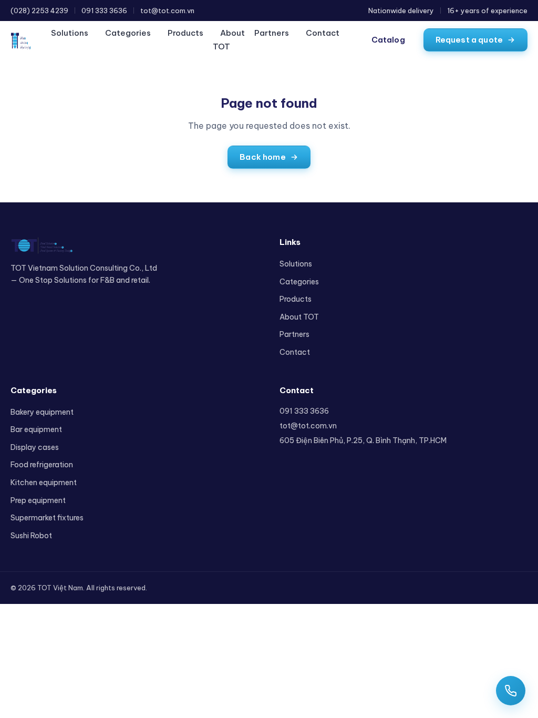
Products (185, 33)
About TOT (229, 40)
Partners (271, 33)
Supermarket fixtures (47, 517)
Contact (322, 33)
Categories (128, 33)
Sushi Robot (31, 535)
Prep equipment (38, 500)
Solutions (69, 33)
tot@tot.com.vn (167, 10)
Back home (262, 157)
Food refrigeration (42, 464)
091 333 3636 (104, 10)
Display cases (35, 447)
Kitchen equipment (44, 482)
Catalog (388, 40)
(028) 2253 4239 (39, 10)
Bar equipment (36, 429)
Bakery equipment (42, 412)
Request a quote (469, 40)
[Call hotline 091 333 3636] (510, 690)
